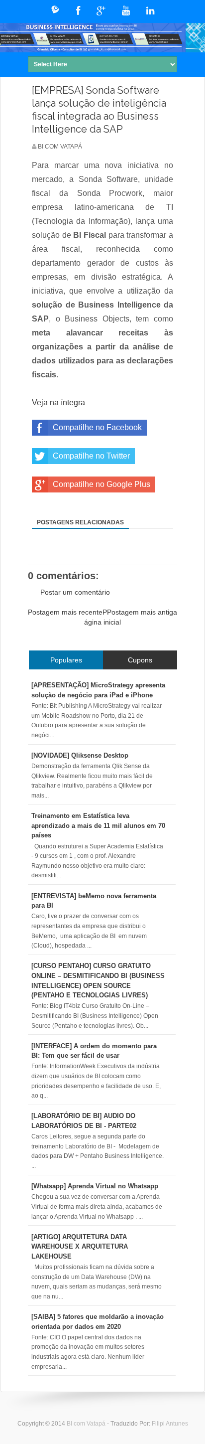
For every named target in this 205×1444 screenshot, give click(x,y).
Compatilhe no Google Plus (101, 484)
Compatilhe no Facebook (97, 427)
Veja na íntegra (58, 402)
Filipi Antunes (170, 1423)
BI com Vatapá (87, 1423)
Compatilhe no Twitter (91, 456)
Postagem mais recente (65, 612)
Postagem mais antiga (142, 612)
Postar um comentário (75, 592)
